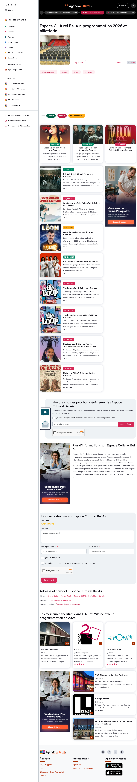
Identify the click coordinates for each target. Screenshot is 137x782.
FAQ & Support (46, 765)
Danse (10, 47)
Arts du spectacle (76, 116)
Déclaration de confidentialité (52, 772)
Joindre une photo (52, 558)
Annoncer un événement (83, 768)
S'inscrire (123, 6)
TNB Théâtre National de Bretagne (111, 675)
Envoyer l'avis (49, 580)
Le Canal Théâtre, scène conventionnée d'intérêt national (113, 722)
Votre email (94, 546)
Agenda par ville (13, 69)
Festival (11, 37)
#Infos (64, 72)
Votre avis (45, 528)
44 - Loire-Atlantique (17, 89)
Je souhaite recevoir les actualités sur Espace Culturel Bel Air (70, 563)
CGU (41, 768)
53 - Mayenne (14, 105)
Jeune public (13, 42)
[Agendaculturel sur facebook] (109, 752)
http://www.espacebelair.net (60, 600)
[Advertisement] (88, 94)
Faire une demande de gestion (68, 604)
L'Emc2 (77, 649)
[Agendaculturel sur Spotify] (122, 752)
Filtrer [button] (9, 10)
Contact (43, 776)
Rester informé (126, 424)
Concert (51, 116)
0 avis (133, 62)
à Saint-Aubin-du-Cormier (55, 148)
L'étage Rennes (102, 698)
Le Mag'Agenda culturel (17, 115)
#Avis (76, 72)
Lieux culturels (13, 64)
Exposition (12, 58)
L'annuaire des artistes (16, 120)
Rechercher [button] (11, 5)
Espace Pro (77, 765)
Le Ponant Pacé (114, 649)
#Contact (88, 72)
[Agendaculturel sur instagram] (115, 752)
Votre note (45, 520)
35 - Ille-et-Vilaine (17, 20)
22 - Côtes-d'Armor (16, 83)
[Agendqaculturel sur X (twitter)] (103, 752)
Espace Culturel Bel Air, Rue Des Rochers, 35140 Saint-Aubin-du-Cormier (76, 596)
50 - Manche (13, 100)
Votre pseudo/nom (49, 546)
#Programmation (48, 72)
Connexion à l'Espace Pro (17, 126)
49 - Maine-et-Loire (16, 94)
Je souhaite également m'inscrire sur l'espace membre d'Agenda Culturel (86, 418)
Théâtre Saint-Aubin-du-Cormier (121, 13)
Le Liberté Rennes (49, 649)
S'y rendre (79, 62)
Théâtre (62, 116)
